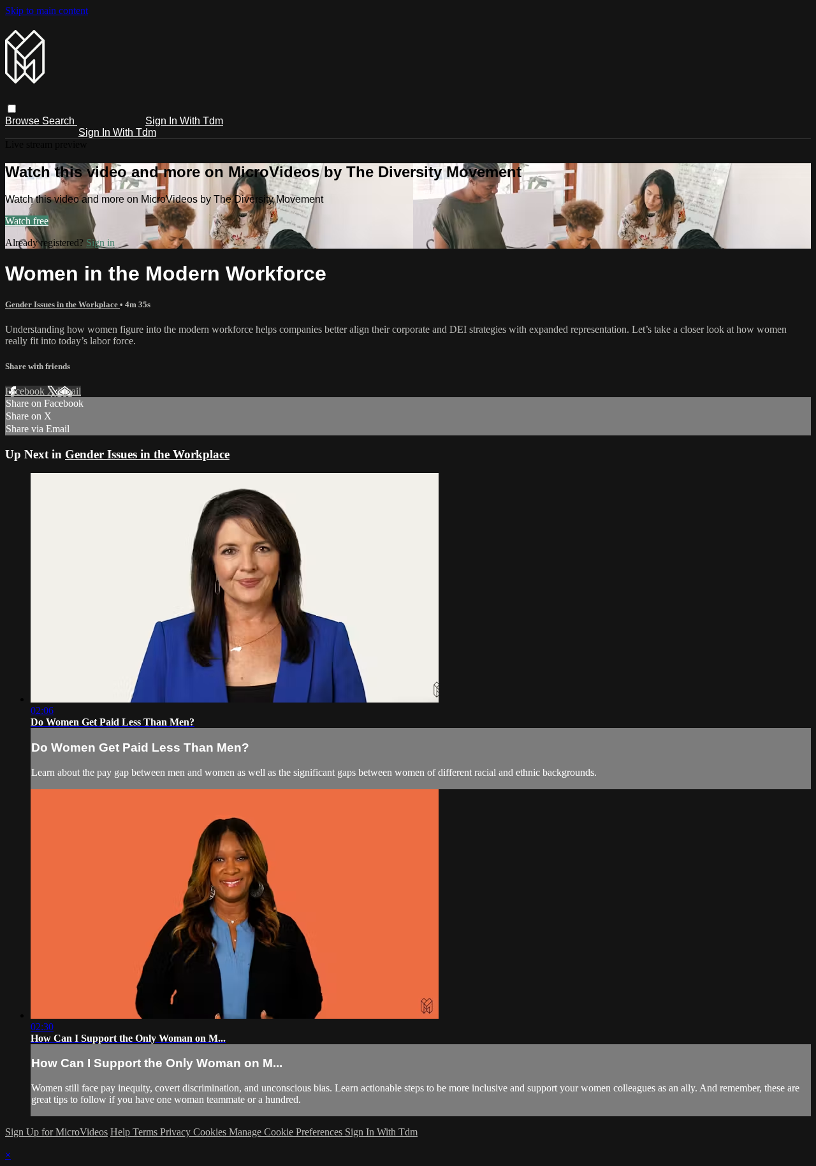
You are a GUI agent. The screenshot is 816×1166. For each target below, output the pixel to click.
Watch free (26, 220)
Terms (146, 1131)
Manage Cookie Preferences (287, 1131)
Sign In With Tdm (184, 120)
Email (69, 391)
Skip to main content (46, 10)
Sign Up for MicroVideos (56, 1131)
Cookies (211, 1131)
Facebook (26, 391)
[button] (12, 109)
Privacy (176, 1131)
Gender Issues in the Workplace (62, 304)
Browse (23, 120)
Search (59, 120)
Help (121, 1131)
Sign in (100, 242)
